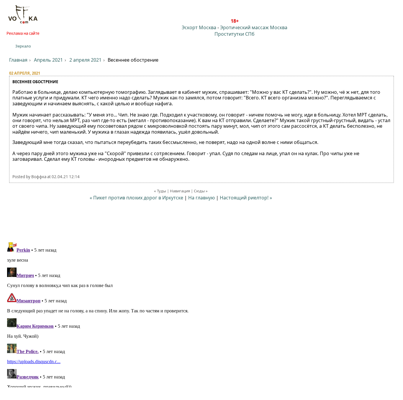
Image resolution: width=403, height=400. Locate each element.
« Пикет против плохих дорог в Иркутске (136, 197)
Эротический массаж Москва (253, 27)
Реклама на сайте (23, 33)
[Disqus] (201, 313)
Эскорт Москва (199, 27)
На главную (201, 197)
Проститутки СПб (234, 34)
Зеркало (23, 46)
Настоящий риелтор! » (246, 197)
